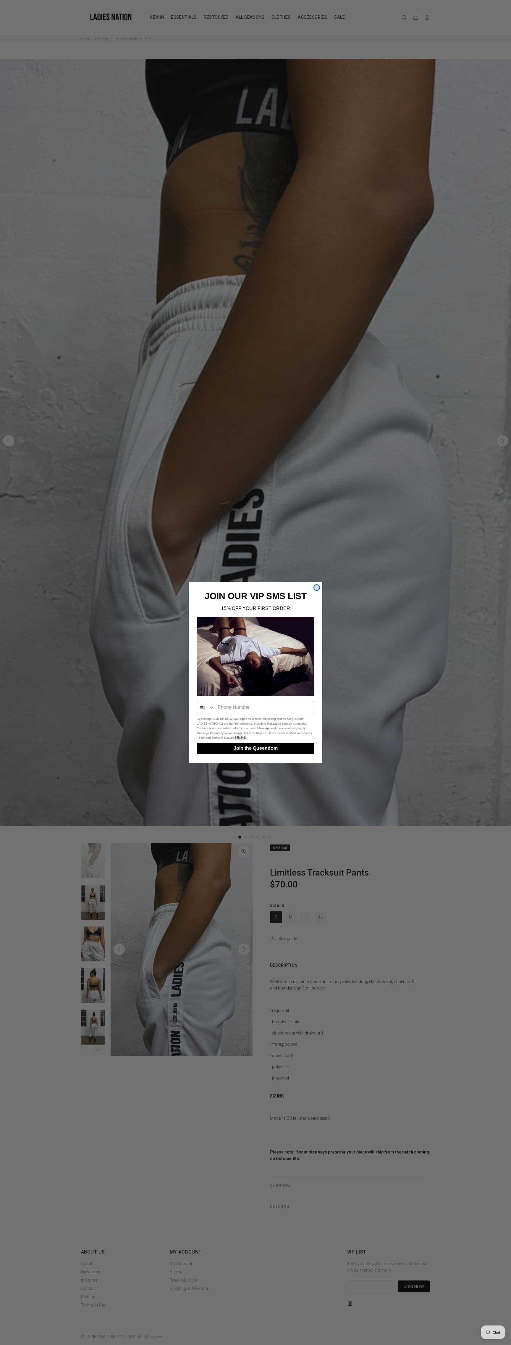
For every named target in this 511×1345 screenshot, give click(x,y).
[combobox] (206, 707)
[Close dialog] (317, 588)
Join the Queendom (256, 748)
